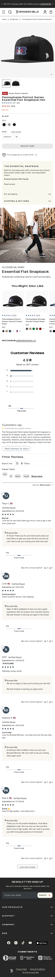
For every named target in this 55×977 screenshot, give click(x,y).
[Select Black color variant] (4, 125)
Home (4, 19)
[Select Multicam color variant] (14, 125)
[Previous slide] (2, 4)
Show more (36, 476)
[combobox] (43, 485)
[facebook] (8, 942)
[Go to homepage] (27, 12)
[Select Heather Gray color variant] (9, 125)
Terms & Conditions (37, 969)
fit (11, 476)
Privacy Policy (21, 969)
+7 (43, 329)
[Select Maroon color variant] (40, 329)
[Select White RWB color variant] (16, 331)
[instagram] (15, 942)
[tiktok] (23, 942)
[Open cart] (51, 12)
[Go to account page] (45, 12)
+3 (20, 331)
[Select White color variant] (13, 331)
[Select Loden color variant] (37, 329)
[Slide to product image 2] (16, 83)
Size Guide (16, 132)
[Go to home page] (11, 971)
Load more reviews (27, 867)
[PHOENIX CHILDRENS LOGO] (45, 958)
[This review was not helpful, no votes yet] (50, 568)
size (5, 474)
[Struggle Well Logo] (27, 958)
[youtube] (30, 942)
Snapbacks (14, 19)
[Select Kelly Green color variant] (33, 329)
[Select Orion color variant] (10, 331)
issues (26, 476)
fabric (17, 476)
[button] (27, 50)
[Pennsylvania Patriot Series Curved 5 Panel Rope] (13, 301)
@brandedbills (26, 341)
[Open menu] (3, 12)
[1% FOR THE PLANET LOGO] (9, 958)
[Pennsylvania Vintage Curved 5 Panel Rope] (37, 301)
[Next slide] (53, 4)
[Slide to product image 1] (6, 83)
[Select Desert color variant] (6, 331)
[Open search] (10, 12)
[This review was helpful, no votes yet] (45, 568)
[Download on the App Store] (42, 943)
